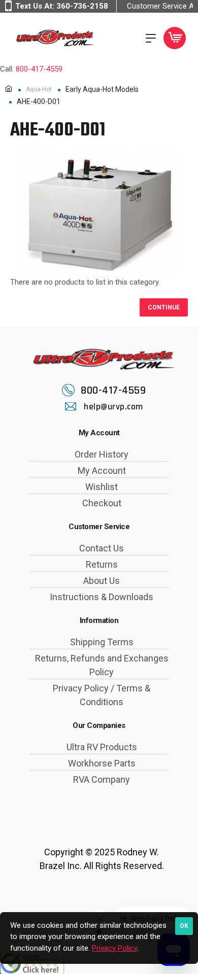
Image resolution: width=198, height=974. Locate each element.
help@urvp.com (113, 406)
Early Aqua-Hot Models (102, 89)
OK (184, 925)
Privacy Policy (115, 948)
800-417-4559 (39, 69)
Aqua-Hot (39, 89)
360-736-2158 (82, 6)
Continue (164, 307)
